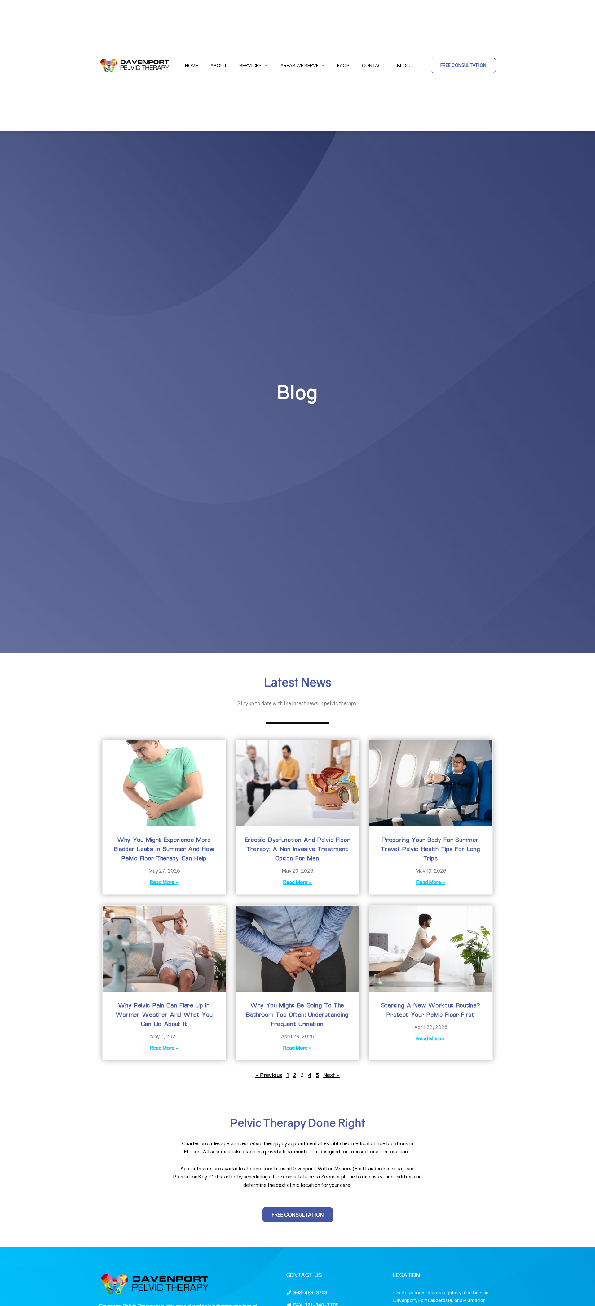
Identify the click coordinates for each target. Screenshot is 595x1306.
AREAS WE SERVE (299, 65)
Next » (331, 1075)
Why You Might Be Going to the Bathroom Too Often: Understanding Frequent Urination (297, 1015)
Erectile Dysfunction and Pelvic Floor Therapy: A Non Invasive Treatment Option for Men (297, 849)
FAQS (343, 65)
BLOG (403, 65)
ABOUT (218, 65)
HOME (191, 65)
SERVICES (250, 65)
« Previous (268, 1075)
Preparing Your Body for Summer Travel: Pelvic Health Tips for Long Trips (430, 849)
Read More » (164, 882)
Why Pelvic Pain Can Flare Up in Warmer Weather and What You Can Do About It (164, 1015)
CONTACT (373, 65)
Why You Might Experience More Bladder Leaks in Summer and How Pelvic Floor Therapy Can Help (164, 849)
